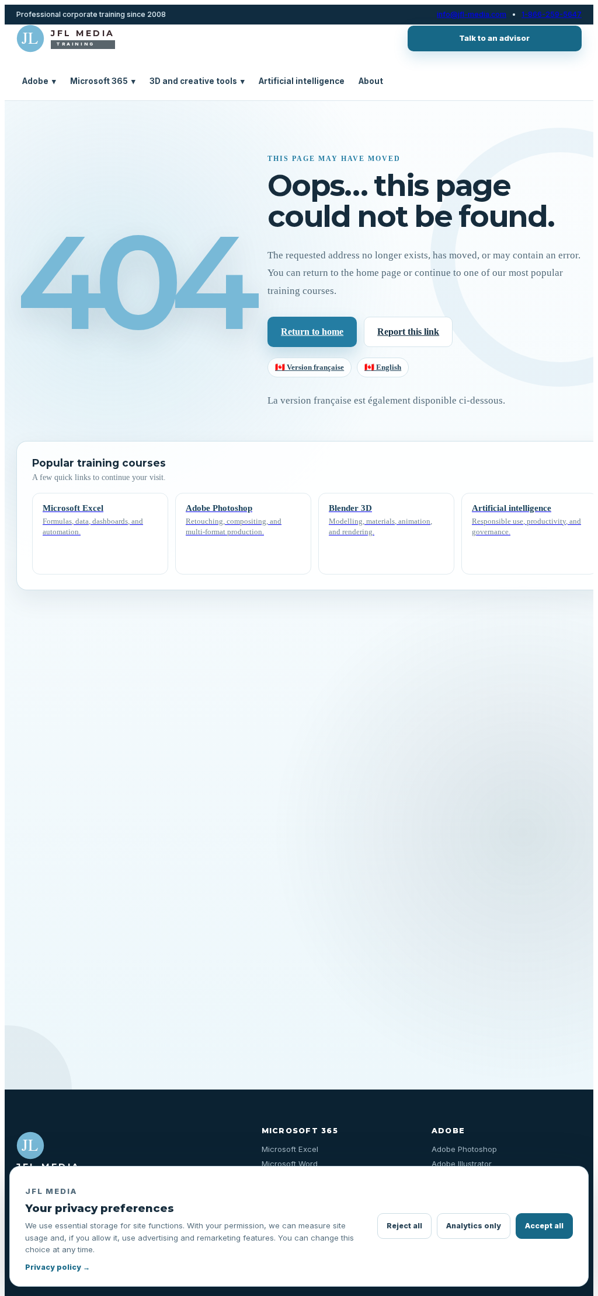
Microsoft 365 (102, 81)
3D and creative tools (197, 81)
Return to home (312, 332)
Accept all (544, 1225)
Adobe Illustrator (462, 1163)
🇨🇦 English (382, 367)
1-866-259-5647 (551, 14)
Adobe (39, 81)
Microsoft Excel (290, 1149)
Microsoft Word (290, 1163)
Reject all (404, 1225)
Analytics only (473, 1225)
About (371, 81)
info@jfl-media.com (471, 14)
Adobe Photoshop (464, 1149)
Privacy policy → (57, 1267)
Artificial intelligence (302, 81)
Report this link (408, 332)
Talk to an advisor (494, 38)
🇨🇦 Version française (309, 367)
